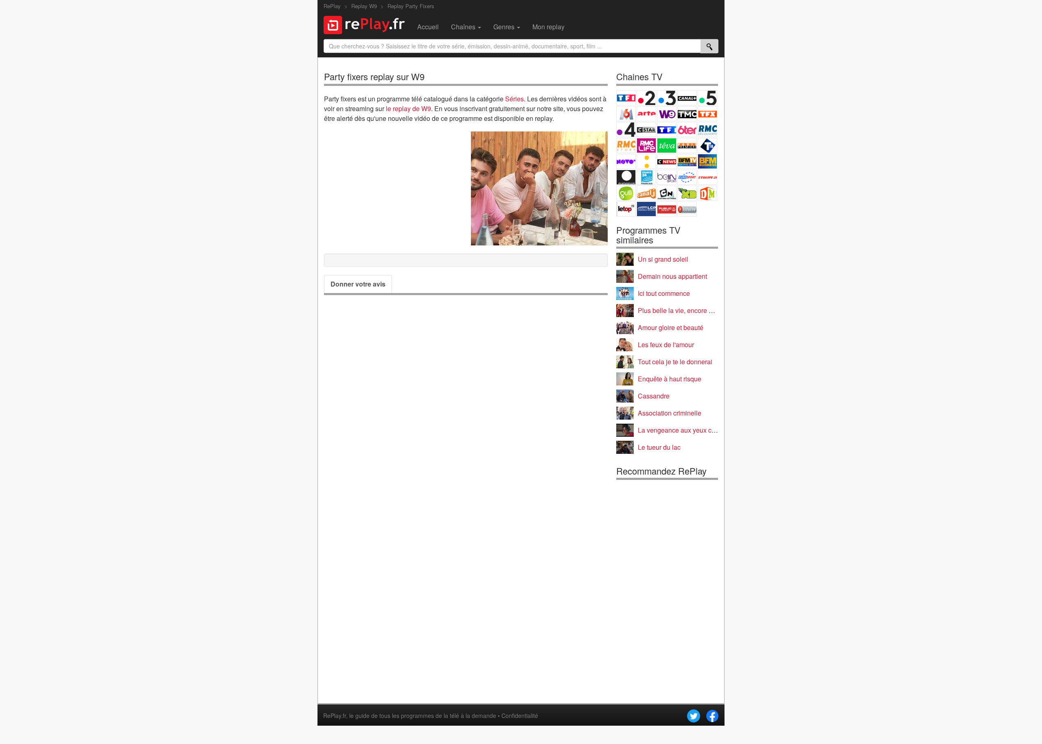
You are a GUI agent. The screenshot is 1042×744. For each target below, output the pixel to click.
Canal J (646, 193)
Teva (666, 145)
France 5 (707, 97)
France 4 (626, 129)
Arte (646, 113)
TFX (707, 113)
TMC (687, 113)
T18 (707, 145)
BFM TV (687, 161)
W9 (666, 113)
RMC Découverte (707, 129)
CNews (666, 161)
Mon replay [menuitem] (548, 26)
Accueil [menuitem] (428, 26)
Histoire (687, 209)
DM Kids (707, 193)
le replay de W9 (408, 108)
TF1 (626, 97)
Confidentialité (519, 715)
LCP (646, 209)
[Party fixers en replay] (539, 188)
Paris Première (687, 145)
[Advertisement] (466, 612)
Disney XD (687, 193)
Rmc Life (646, 145)
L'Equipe (707, 177)
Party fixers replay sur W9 (374, 76)
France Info (646, 161)
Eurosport (687, 177)
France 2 (646, 97)
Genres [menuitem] (504, 26)
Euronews (626, 177)
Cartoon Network (666, 193)
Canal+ (687, 97)
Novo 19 (626, 161)
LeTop (626, 209)
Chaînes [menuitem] (464, 26)
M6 (626, 113)
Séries (514, 98)
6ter (687, 129)
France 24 (646, 177)
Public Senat (666, 209)
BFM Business (707, 161)
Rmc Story (626, 145)
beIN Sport (666, 177)
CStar (646, 129)
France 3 (666, 97)
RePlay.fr (334, 715)
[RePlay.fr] (367, 24)
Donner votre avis (358, 284)
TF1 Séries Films (666, 129)
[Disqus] (466, 414)
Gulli (626, 193)
